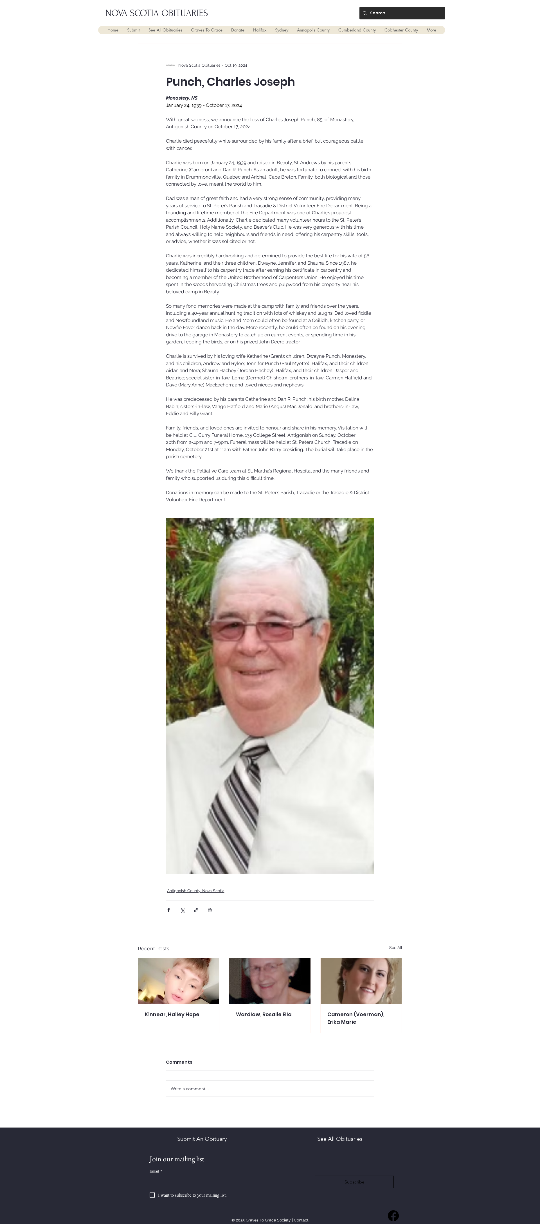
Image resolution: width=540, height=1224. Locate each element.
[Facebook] (393, 1215)
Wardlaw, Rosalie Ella (264, 1014)
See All (395, 947)
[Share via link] (196, 910)
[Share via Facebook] (168, 910)
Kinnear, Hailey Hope (172, 1014)
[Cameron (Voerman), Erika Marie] (361, 981)
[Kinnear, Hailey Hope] (178, 981)
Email (156, 1171)
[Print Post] (210, 910)
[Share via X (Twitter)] (182, 910)
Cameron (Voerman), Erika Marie (355, 1018)
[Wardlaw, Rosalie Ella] (269, 981)
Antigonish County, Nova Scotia (195, 890)
